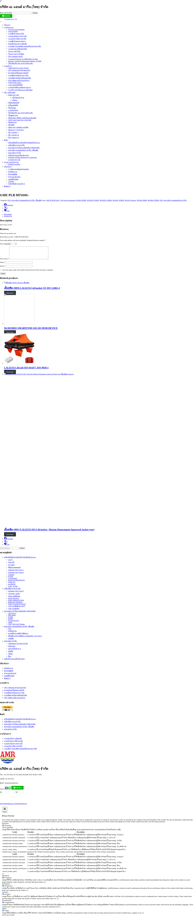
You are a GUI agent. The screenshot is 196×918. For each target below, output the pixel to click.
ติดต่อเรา (7, 186)
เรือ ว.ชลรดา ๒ (13, 135)
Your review (4, 259)
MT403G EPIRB (118, 200)
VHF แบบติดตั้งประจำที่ (16, 606)
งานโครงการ (9, 27)
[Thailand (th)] (9, 19)
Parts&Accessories (14, 164)
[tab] (100, 214)
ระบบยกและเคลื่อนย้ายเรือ (17, 49)
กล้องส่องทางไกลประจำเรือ (18, 643)
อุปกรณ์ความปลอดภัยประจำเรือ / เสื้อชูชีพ (23, 150)
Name (2, 262)
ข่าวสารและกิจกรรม (11, 162)
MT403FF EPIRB (93, 200)
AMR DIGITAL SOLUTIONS (18, 68)
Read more (9, 293)
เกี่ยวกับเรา (8, 166)
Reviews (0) (8, 216)
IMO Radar (12, 615)
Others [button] (4, 908)
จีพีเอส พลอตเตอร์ (14, 567)
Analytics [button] (5, 892)
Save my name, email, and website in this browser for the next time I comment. (27, 270)
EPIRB (10, 619)
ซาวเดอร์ (11, 565)
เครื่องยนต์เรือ (13, 105)
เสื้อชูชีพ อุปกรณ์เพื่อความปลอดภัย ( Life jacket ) (25, 636)
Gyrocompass (12, 578)
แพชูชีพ (11, 638)
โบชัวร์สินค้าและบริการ (16, 184)
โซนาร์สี (11, 562)
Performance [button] (6, 884)
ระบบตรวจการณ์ (14, 160)
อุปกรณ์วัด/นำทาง (14, 649)
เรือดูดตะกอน (13, 115)
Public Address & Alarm (16, 600)
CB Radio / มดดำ (14, 594)
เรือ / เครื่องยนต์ (9, 92)
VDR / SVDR (12, 586)
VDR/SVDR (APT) (14, 82)
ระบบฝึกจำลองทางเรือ (16, 33)
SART (10, 622)
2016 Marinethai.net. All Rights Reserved (13, 804)
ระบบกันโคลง (13, 110)
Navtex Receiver (13, 598)
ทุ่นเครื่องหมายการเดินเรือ (17, 44)
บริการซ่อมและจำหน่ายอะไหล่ (19, 70)
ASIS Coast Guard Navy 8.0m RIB (19, 120)
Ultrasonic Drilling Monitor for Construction (22, 157)
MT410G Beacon (130, 200)
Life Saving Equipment (67, 200)
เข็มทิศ (10, 651)
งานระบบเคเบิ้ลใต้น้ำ (15, 85)
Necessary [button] (5, 823)
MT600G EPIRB (153, 200)
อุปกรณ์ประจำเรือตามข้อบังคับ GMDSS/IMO (24, 148)
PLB (9, 200)
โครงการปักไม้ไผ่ (14, 51)
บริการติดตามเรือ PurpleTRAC (19, 80)
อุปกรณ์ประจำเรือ (14, 153)
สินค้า (6, 140)
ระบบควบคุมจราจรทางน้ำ (17, 36)
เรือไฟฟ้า (11, 125)
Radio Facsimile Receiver (16, 580)
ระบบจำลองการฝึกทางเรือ (13, 741)
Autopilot (11, 574)
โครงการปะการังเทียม (16, 54)
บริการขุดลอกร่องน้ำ (15, 56)
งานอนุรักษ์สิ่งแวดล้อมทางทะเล (19, 87)
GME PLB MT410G (53, 200)
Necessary (7, 825)
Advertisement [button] (6, 900)
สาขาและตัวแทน (14, 177)
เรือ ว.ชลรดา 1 (13, 132)
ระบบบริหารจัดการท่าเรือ (17, 39)
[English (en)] (16, 19)
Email (2, 266)
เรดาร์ (10, 560)
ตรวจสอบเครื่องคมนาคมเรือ (18, 73)
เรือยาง (14, 100)
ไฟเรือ (10, 654)
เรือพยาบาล (12, 122)
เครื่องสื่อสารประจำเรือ (16, 145)
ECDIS (10, 576)
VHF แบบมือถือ (13, 608)
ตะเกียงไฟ (11, 584)
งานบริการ (8, 66)
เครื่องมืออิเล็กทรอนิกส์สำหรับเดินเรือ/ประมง (24, 142)
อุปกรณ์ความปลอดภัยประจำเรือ (175, 200)
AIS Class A (12, 613)
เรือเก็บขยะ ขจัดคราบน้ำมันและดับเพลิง (22, 118)
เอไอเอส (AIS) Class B (16, 572)
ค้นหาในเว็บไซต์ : (6, 13)
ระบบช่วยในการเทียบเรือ (13, 738)
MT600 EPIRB (142, 200)
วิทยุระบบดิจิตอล (14, 596)
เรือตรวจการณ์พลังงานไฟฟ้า (18, 127)
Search (22, 548)
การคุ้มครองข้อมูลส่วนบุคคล (18, 169)
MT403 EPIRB (81, 200)
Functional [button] (5, 876)
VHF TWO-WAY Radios (16, 624)
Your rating (3, 244)
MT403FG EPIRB (106, 200)
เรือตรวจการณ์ (13, 95)
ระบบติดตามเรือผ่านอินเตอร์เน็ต (19, 78)
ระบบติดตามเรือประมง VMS (18, 75)
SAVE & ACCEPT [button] (8, 915)
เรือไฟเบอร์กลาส (18, 97)
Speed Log (11, 582)
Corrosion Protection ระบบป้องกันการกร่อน (23, 59)
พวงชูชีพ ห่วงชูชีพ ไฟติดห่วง (18, 633)
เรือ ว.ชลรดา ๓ (13, 137)
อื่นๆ (9, 656)
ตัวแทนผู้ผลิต (12, 174)
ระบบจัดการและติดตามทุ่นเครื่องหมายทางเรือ (24, 46)
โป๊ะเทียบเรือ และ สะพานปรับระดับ (20, 63)
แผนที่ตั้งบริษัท (13, 179)
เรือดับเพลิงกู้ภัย (13, 103)
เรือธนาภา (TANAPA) (16, 130)
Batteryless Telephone (15, 602)
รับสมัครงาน (12, 172)
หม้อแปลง (11, 646)
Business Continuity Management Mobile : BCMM (24, 61)
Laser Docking (13, 31)
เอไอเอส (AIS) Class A (16, 570)
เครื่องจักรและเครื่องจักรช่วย (18, 155)
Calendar (11, 181)
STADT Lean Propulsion (16, 29)
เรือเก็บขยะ (12, 108)
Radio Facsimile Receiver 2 (17, 604)
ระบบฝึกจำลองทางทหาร (17, 41)
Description (8, 214)
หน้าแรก (7, 25)
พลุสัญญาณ (12, 631)
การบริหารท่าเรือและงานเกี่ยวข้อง (20, 90)
